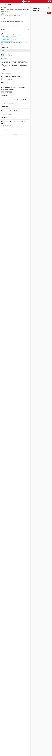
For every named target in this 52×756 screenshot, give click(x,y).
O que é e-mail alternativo (7, 38)
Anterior (4, 7)
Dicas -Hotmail (12, 36)
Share (4, 29)
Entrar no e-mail (4, 36)
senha (21, 21)
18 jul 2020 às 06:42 (16, 15)
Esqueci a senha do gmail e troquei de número (11, 42)
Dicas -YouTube (17, 41)
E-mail (9, 4)
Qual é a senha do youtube (7, 41)
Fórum (5, 4)
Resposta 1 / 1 (4, 50)
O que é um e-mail (5, 39)
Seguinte (26, 7)
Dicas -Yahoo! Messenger (19, 38)
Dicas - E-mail (13, 39)
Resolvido (4, 11)
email (12, 21)
